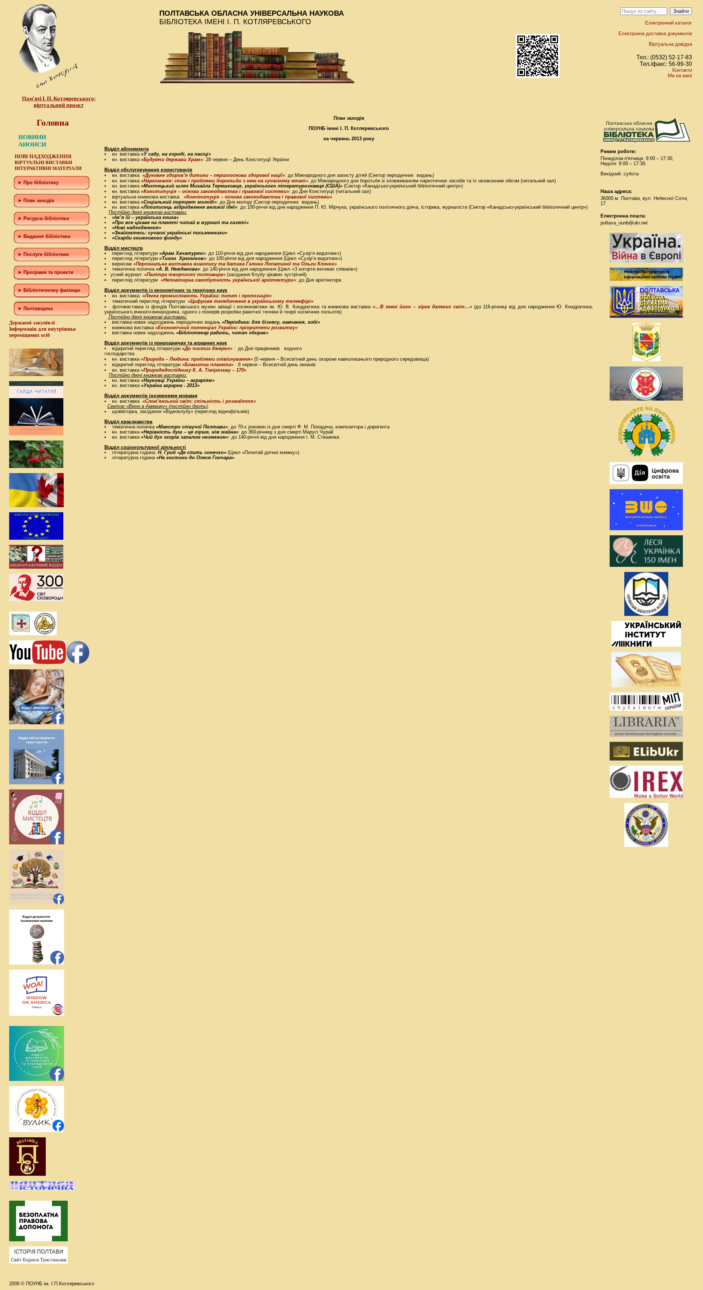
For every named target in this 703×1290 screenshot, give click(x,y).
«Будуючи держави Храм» (172, 159)
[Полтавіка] (27, 1174)
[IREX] (646, 796)
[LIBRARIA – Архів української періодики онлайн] (646, 735)
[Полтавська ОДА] (646, 316)
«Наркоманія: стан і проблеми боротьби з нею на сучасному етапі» (224, 180)
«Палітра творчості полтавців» (185, 274)
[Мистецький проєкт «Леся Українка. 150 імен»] (646, 565)
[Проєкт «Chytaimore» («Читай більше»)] (646, 709)
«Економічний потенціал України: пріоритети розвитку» (226, 327)
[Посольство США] (646, 845)
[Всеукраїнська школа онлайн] (646, 528)
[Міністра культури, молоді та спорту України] (646, 279)
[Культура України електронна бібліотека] (646, 685)
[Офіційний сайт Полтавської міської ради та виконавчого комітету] (646, 399)
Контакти (682, 70)
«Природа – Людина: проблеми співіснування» (197, 359)
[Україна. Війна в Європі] (646, 261)
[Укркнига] (646, 645)
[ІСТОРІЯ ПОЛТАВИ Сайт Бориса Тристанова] (38, 1262)
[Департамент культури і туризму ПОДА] (646, 360)
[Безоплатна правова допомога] (38, 1239)
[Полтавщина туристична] (646, 455)
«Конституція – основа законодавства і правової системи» (215, 191)
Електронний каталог (668, 23)
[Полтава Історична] (42, 1189)
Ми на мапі (680, 75)
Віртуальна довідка (670, 44)
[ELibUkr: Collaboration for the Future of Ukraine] (646, 759)
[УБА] (646, 614)
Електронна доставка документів (655, 33)
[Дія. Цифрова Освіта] (646, 482)
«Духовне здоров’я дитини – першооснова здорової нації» (213, 175)
